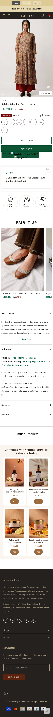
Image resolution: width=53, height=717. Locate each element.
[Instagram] (19, 620)
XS (5, 122)
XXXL (4, 130)
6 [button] (16, 94)
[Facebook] (5, 620)
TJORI (15, 3)
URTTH (37, 3)
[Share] (48, 88)
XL (33, 122)
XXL (40, 122)
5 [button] (13, 94)
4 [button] (10, 94)
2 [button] (5, 94)
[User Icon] (43, 15)
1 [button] (2, 94)
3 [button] (7, 94)
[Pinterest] (26, 620)
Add (14, 501)
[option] (26, 58)
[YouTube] (33, 620)
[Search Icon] (11, 15)
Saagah (26, 3)
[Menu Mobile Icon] (3, 15)
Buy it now (26, 149)
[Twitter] (12, 620)
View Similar (45, 93)
